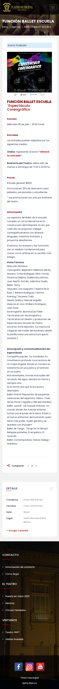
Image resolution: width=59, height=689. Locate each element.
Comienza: (12, 499)
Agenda (16, 26)
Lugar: (9, 518)
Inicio (5, 26)
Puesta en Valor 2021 (17, 596)
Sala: (9, 512)
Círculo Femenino (16, 610)
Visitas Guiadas (14, 639)
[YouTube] (40, 666)
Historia (10, 603)
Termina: (11, 506)
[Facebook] (18, 666)
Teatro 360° (12, 632)
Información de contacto (20, 567)
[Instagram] (29, 666)
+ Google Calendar (17, 530)
